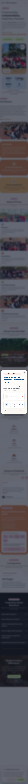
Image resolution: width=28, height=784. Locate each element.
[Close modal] (24, 372)
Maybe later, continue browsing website (14, 410)
